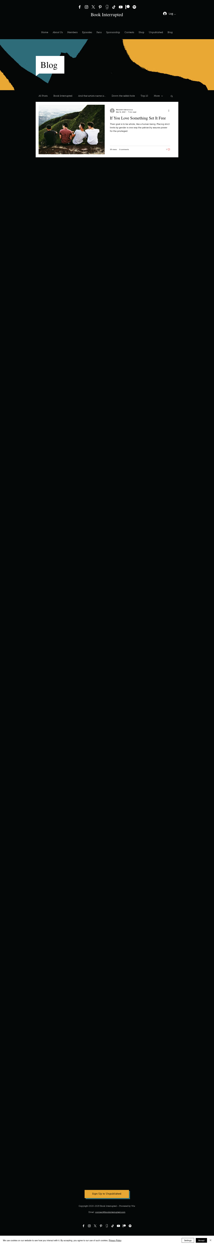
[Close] (210, 1240)
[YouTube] (120, 7)
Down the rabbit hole (123, 96)
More (157, 96)
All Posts (43, 96)
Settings (188, 1240)
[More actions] (169, 110)
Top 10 (144, 96)
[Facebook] (79, 7)
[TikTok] (114, 7)
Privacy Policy (115, 1240)
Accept (201, 1240)
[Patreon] (127, 7)
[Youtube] (118, 1226)
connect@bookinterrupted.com (110, 1212)
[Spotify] (134, 7)
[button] (72, 32)
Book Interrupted (62, 96)
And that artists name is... (92, 96)
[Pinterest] (100, 7)
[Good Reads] (107, 7)
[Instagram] (86, 7)
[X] (93, 7)
